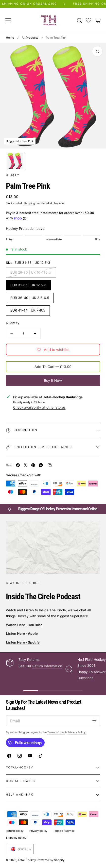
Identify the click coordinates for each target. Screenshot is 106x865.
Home (10, 37)
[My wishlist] (88, 20)
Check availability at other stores (39, 407)
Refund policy (14, 830)
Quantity (12, 323)
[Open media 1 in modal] (97, 51)
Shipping (29, 203)
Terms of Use (56, 732)
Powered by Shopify (51, 860)
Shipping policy (16, 837)
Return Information (47, 666)
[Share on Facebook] (18, 465)
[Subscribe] (94, 720)
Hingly (12, 175)
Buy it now (53, 380)
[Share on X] (25, 465)
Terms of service (63, 830)
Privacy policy (38, 830)
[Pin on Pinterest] (33, 465)
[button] (7, 20)
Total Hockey (27, 860)
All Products (30, 37)
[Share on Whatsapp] (40, 465)
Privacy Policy (77, 732)
